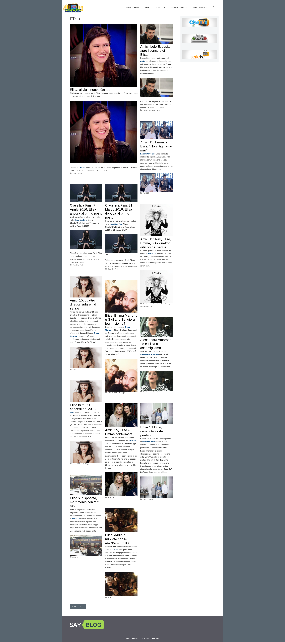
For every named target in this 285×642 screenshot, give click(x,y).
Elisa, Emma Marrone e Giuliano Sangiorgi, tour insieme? (121, 319)
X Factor (160, 7)
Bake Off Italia (200, 7)
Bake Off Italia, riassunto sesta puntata (151, 431)
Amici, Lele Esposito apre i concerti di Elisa (155, 50)
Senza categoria (146, 306)
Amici (147, 7)
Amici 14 (75, 557)
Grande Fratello (179, 7)
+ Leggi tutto (78, 607)
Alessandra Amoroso (149, 354)
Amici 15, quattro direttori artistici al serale (83, 304)
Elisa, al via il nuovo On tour (91, 90)
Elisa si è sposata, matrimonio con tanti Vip (85, 502)
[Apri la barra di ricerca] (213, 7)
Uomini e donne (132, 7)
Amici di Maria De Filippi (151, 110)
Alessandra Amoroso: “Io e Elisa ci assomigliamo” (156, 344)
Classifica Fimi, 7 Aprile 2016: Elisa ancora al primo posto (86, 209)
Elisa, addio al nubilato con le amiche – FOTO (117, 539)
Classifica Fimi (77, 265)
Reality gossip (77, 173)
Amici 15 (146, 193)
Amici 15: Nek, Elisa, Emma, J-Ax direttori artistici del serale (155, 243)
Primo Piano (165, 304)
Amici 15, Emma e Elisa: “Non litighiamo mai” (156, 146)
